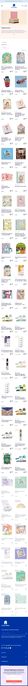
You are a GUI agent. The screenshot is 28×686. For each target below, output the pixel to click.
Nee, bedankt (14, 683)
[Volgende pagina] (16, 615)
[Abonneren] (26, 633)
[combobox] (24, 50)
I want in (14, 681)
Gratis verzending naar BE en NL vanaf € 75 (14, 1)
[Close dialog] (26, 667)
